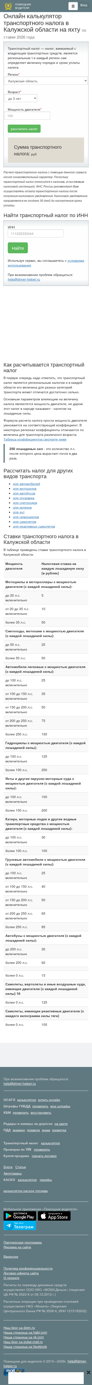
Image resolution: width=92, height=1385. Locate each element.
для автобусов (24, 493)
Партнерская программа (23, 1242)
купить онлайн (49, 1099)
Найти (18, 248)
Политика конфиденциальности (28, 1268)
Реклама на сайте (17, 1247)
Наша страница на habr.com (25, 1332)
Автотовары (13, 1173)
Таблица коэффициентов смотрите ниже (35, 439)
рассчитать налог (24, 128)
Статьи (20, 1166)
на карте (61, 1123)
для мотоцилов (24, 488)
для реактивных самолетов (34, 526)
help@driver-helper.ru (24, 279)
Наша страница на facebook (25, 1346)
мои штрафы (60, 1106)
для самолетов (24, 521)
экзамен (19, 1129)
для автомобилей (26, 483)
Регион (13, 74)
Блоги (8, 1166)
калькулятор (26, 1099)
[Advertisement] (46, 324)
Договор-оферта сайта (21, 1273)
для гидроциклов (26, 516)
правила (33, 1129)
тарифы (46, 1179)
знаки (46, 1129)
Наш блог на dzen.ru (19, 1327)
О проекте (11, 1277)
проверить (40, 1106)
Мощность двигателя (24, 109)
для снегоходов (25, 502)
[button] (73, 6)
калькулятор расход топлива (26, 1190)
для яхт (19, 512)
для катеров (22, 507)
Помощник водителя (23, 6)
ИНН (11, 227)
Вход (83, 5)
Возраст (14, 91)
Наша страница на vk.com (24, 1337)
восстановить (41, 1112)
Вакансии (11, 1256)
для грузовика (23, 497)
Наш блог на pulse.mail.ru (23, 1341)
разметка (59, 1129)
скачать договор (44, 1155)
